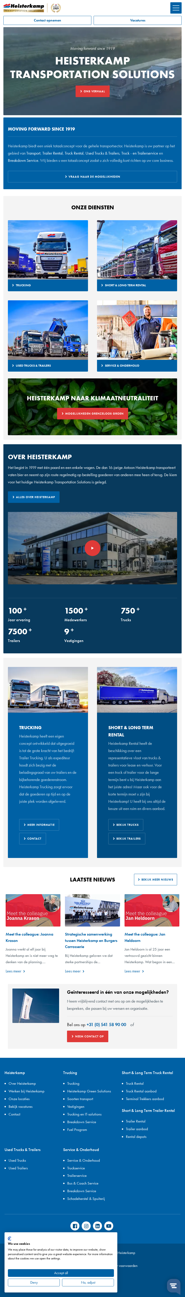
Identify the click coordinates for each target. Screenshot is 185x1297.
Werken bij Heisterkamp (26, 1091)
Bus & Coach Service (82, 1183)
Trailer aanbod (137, 1128)
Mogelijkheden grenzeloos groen (94, 414)
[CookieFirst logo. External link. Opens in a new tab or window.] (9, 1239)
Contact (34, 839)
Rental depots (136, 1136)
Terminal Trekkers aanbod (145, 1098)
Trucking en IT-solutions (84, 1114)
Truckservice (76, 1168)
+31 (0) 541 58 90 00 (106, 1024)
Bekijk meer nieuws (157, 879)
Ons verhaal (94, 91)
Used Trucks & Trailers (102, 153)
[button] (176, 8)
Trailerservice (77, 1175)
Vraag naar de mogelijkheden (94, 177)
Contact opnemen (47, 20)
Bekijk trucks (127, 825)
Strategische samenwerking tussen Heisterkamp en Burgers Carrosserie (91, 940)
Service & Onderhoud (83, 1160)
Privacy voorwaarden (123, 1265)
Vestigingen (75, 1106)
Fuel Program (77, 1129)
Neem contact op (89, 1036)
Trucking (73, 1083)
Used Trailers (18, 1168)
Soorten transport (80, 1098)
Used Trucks (17, 1160)
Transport (33, 153)
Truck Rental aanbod (141, 1091)
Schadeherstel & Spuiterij (86, 1198)
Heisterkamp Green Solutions (89, 1091)
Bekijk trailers (128, 839)
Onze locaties (19, 1098)
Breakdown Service (23, 160)
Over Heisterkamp (22, 1083)
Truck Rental (74, 153)
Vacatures (137, 20)
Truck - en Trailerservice (139, 153)
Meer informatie (41, 825)
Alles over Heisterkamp (35, 497)
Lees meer (13, 971)
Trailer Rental (52, 153)
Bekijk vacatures (20, 1106)
